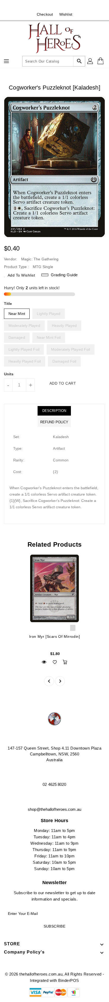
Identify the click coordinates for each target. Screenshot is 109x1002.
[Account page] (90, 61)
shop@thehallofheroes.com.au (54, 809)
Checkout (45, 14)
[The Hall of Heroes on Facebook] (49, 6)
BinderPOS (68, 980)
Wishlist (65, 14)
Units (9, 374)
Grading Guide (64, 275)
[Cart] (101, 61)
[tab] (54, 411)
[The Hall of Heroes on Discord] (59, 6)
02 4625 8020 (54, 784)
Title (8, 303)
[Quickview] (44, 662)
